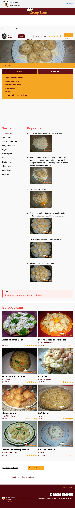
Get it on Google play (67, 494)
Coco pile (55, 365)
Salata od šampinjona (19, 328)
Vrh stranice (67, 487)
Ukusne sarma (19, 402)
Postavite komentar (36, 468)
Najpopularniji (55, 71)
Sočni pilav (55, 402)
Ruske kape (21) (10, 88)
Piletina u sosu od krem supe (55, 328)
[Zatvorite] (1, 3)
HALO (14, 502)
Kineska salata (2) (55, 438)
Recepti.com (37, 11)
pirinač (31, 295)
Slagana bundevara (12, 81)
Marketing (9, 499)
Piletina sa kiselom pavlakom (19, 438)
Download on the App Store (55, 494)
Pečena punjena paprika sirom (16, 95)
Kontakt (15, 499)
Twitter (48, 498)
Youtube (54, 498)
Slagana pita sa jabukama (14, 77)
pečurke (21, 295)
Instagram (62, 498)
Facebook (42, 498)
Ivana (10, 37)
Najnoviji (19, 71)
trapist (40, 295)
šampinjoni (10, 295)
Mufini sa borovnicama (13, 84)
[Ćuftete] (49, 143)
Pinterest (69, 498)
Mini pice (8, 91)
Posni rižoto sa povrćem (19, 365)
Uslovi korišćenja (26, 498)
